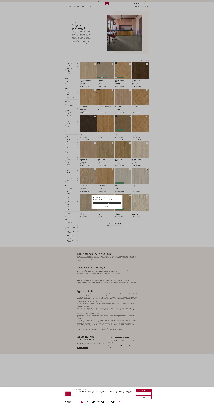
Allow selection (144, 393)
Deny (144, 397)
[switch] (93, 402)
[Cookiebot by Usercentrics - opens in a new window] (68, 402)
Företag (107, 203)
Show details (119, 401)
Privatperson (107, 206)
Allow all (143, 390)
